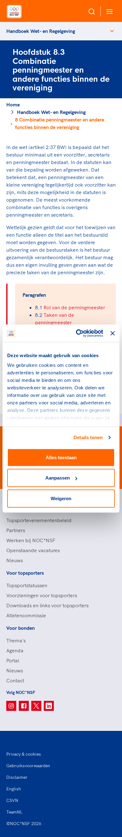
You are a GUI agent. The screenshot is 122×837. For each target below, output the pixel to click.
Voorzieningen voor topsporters (41, 595)
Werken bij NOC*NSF (30, 540)
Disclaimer (17, 777)
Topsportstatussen (26, 585)
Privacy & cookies (23, 754)
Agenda (14, 650)
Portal (12, 660)
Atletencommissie (26, 615)
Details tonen (88, 437)
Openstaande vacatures (33, 550)
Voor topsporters (25, 573)
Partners (15, 530)
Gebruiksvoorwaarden (28, 765)
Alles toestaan (61, 457)
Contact (15, 680)
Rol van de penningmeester (74, 307)
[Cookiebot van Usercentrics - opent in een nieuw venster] (77, 333)
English (13, 789)
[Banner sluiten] (112, 333)
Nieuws (14, 560)
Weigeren (61, 498)
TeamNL (14, 812)
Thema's (16, 640)
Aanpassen (57, 477)
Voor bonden (20, 628)
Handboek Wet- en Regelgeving (40, 31)
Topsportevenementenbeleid (39, 520)
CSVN (12, 800)
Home (13, 104)
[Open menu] (108, 11)
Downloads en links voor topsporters (47, 605)
